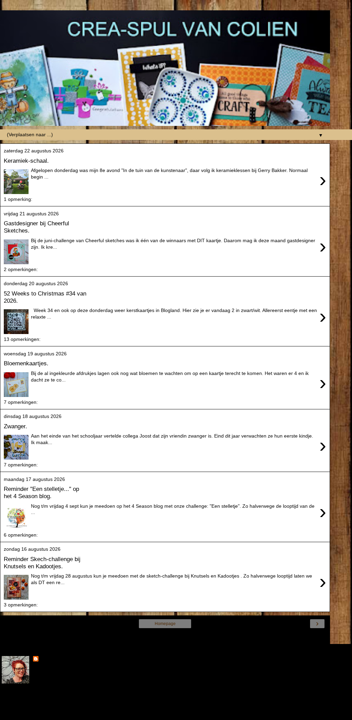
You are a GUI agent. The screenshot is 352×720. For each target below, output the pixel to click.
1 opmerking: (18, 199)
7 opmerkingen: (21, 402)
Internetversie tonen (165, 637)
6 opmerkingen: (21, 535)
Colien (47, 659)
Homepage (165, 623)
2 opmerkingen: (21, 269)
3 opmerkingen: (21, 605)
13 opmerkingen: (22, 339)
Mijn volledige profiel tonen (31, 699)
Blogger (190, 713)
